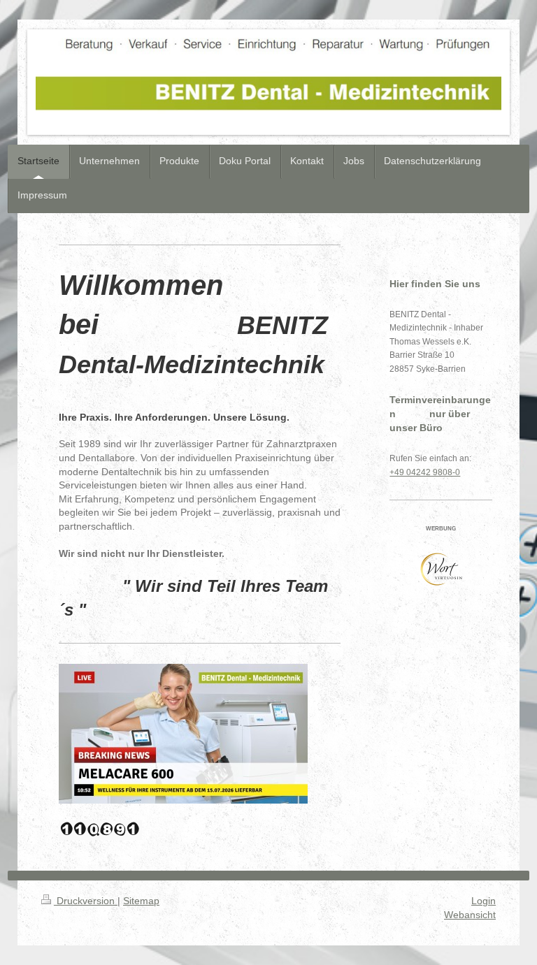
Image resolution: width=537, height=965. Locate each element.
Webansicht (470, 914)
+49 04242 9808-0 (424, 472)
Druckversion (85, 900)
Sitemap (141, 900)
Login (483, 900)
